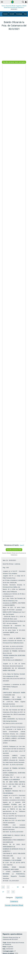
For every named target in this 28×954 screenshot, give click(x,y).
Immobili (12, 14)
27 (3, 892)
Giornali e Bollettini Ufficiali (14, 905)
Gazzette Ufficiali (10, 6)
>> (13, 892)
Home (3, 6)
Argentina (18, 6)
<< (3, 887)
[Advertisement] (14, 46)
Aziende (5, 14)
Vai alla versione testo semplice (14, 62)
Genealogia (19, 14)
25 (18, 887)
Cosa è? (22, 545)
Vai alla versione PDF (14, 550)
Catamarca (14, 901)
